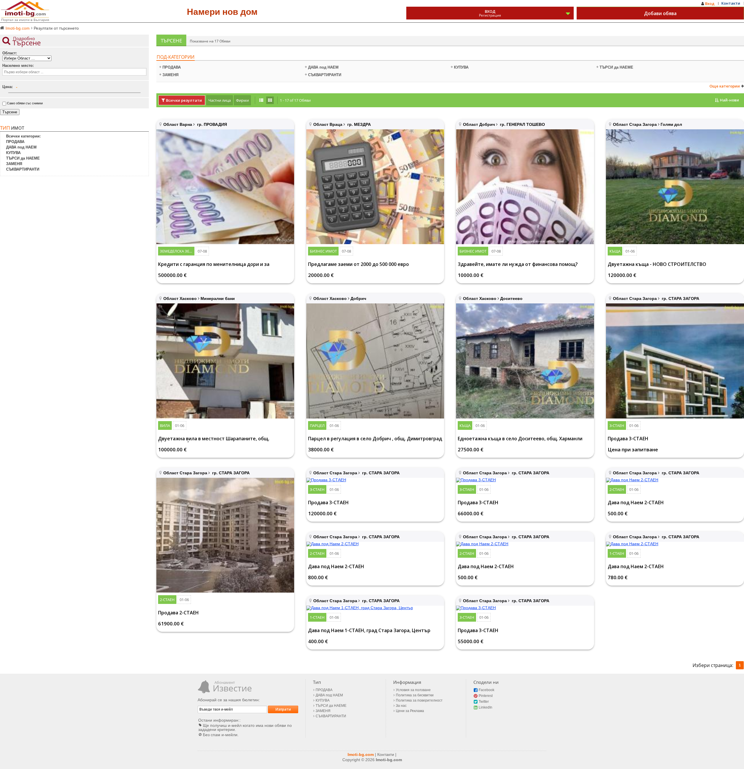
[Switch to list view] (261, 100)
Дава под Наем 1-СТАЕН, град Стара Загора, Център (369, 631)
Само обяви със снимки (25, 103)
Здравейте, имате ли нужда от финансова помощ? (518, 264)
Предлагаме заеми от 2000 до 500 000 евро (358, 264)
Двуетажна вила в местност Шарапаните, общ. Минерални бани (213, 439)
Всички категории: (23, 136)
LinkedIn (485, 707)
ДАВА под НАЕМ (323, 67)
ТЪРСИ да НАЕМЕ (616, 67)
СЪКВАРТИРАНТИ (324, 75)
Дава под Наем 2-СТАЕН (636, 503)
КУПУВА (461, 67)
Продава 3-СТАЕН (628, 439)
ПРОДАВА (171, 67)
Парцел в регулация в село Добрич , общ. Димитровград (375, 439)
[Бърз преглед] (225, 187)
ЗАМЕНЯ (170, 75)
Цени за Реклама (410, 711)
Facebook (486, 690)
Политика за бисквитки (415, 695)
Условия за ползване (413, 690)
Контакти (730, 3)
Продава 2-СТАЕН (178, 613)
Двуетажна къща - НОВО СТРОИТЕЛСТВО (657, 264)
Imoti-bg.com (361, 754)
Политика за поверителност (419, 700)
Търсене (9, 112)
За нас (401, 705)
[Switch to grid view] (270, 100)
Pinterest (486, 696)
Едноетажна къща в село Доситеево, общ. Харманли (520, 439)
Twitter (484, 701)
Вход (709, 3)
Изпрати (283, 709)
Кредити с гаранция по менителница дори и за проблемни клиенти (213, 265)
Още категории (724, 86)
